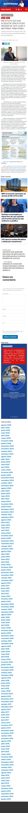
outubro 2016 (6, 736)
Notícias (8, 18)
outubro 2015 (6, 767)
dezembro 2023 (7, 509)
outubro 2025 (6, 451)
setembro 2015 (7, 770)
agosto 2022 (6, 551)
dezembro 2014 (7, 794)
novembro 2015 (7, 765)
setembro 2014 (7, 796)
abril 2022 (5, 562)
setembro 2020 (7, 612)
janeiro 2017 (6, 728)
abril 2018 (5, 688)
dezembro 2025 (7, 446)
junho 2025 (5, 462)
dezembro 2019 (7, 636)
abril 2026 (5, 436)
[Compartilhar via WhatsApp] (9, 44)
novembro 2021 (7, 575)
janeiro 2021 (6, 601)
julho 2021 (5, 586)
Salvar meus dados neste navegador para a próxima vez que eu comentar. (13, 332)
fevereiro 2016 (7, 757)
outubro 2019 (6, 641)
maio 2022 (5, 559)
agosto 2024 (6, 488)
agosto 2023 (6, 520)
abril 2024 (5, 499)
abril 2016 (5, 752)
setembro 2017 (7, 707)
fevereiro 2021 (7, 599)
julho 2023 (5, 522)
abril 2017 (5, 720)
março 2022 (6, 565)
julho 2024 (5, 491)
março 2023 (6, 533)
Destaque (3, 18)
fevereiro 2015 (7, 788)
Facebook (11, 167)
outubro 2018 (6, 673)
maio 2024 (5, 496)
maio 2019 (5, 654)
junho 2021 (5, 588)
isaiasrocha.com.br (17, 166)
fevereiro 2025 (7, 472)
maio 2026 (5, 433)
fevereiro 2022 (7, 567)
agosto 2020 (6, 615)
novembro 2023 (7, 512)
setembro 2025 (7, 454)
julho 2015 (5, 775)
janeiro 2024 (6, 507)
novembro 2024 (7, 480)
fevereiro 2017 (7, 725)
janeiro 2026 (6, 443)
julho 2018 (5, 680)
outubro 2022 (6, 546)
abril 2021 (5, 594)
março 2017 (5, 723)
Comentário (6, 293)
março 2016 (5, 754)
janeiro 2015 (6, 791)
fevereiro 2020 (7, 630)
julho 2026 (5, 428)
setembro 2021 (7, 580)
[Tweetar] (6, 44)
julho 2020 (5, 617)
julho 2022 (5, 554)
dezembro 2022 (7, 541)
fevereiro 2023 (7, 536)
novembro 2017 (7, 702)
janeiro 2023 (6, 538)
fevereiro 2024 (7, 504)
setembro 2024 (7, 486)
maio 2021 (5, 591)
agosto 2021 (6, 583)
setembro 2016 (7, 738)
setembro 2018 (7, 675)
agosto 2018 (6, 678)
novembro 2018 (7, 670)
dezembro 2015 (7, 762)
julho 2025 (5, 459)
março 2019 (5, 659)
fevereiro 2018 (7, 694)
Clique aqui (5, 161)
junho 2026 (5, 430)
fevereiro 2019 (7, 662)
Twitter (15, 167)
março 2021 (5, 596)
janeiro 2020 (6, 633)
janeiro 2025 (6, 475)
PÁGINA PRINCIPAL (6, 9)
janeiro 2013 (6, 799)
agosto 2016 (6, 741)
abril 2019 (5, 657)
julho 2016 (5, 744)
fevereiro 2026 (7, 441)
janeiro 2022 (6, 570)
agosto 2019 (6, 646)
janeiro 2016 (6, 759)
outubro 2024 (6, 483)
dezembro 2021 (7, 572)
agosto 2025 (6, 457)
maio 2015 (5, 781)
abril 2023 (5, 530)
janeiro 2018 (6, 696)
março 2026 (6, 438)
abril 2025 (5, 467)
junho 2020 (5, 620)
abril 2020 (5, 625)
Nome (4, 309)
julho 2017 (5, 712)
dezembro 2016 (7, 731)
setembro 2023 (7, 517)
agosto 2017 (6, 709)
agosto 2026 (6, 425)
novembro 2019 (7, 638)
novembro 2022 (7, 544)
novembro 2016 (7, 733)
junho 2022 (5, 557)
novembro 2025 (7, 449)
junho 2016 (5, 746)
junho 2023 (5, 525)
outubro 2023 (6, 515)
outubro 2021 (6, 578)
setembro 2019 (7, 644)
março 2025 (6, 470)
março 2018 (5, 691)
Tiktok (24, 167)
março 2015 (5, 786)
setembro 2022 (7, 549)
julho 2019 (5, 649)
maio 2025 (5, 464)
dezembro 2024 (7, 478)
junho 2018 (5, 683)
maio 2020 (5, 622)
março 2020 (6, 628)
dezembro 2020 (7, 604)
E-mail (4, 316)
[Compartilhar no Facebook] (3, 44)
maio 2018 (5, 686)
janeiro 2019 (6, 665)
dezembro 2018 (7, 667)
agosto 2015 (6, 773)
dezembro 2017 (7, 699)
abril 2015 (5, 783)
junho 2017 (5, 715)
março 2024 (6, 501)
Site (3, 323)
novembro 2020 (7, 607)
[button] (11, 417)
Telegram (19, 167)
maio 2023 (5, 528)
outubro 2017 (6, 704)
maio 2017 (5, 717)
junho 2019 (5, 651)
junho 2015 (5, 778)
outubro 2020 (6, 609)
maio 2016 (5, 749)
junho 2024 (5, 493)
